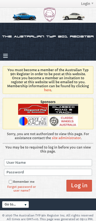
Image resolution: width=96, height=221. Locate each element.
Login (85, 4)
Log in (79, 185)
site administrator (66, 138)
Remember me (23, 182)
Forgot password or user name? (21, 188)
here (47, 90)
